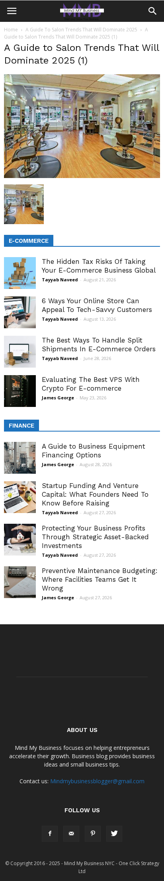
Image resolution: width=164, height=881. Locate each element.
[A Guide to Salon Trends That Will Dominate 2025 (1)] (82, 176)
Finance (21, 425)
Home (11, 29)
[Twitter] (114, 834)
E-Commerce (29, 240)
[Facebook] (50, 834)
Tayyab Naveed (60, 280)
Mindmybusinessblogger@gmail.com (97, 781)
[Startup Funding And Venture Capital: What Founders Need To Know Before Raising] (20, 497)
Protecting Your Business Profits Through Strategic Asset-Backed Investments (95, 537)
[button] (153, 11)
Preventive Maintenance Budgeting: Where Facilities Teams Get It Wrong (100, 579)
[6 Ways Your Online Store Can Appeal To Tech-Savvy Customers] (20, 312)
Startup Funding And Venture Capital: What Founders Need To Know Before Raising (95, 494)
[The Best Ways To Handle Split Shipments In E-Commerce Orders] (20, 352)
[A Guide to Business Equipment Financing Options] (20, 458)
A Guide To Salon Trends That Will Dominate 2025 (81, 29)
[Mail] (71, 834)
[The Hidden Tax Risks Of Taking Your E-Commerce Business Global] (20, 273)
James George (58, 398)
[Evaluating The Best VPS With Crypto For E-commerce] (20, 391)
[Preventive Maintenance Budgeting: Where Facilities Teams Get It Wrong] (20, 582)
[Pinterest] (93, 834)
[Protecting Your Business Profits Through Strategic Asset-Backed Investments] (20, 540)
